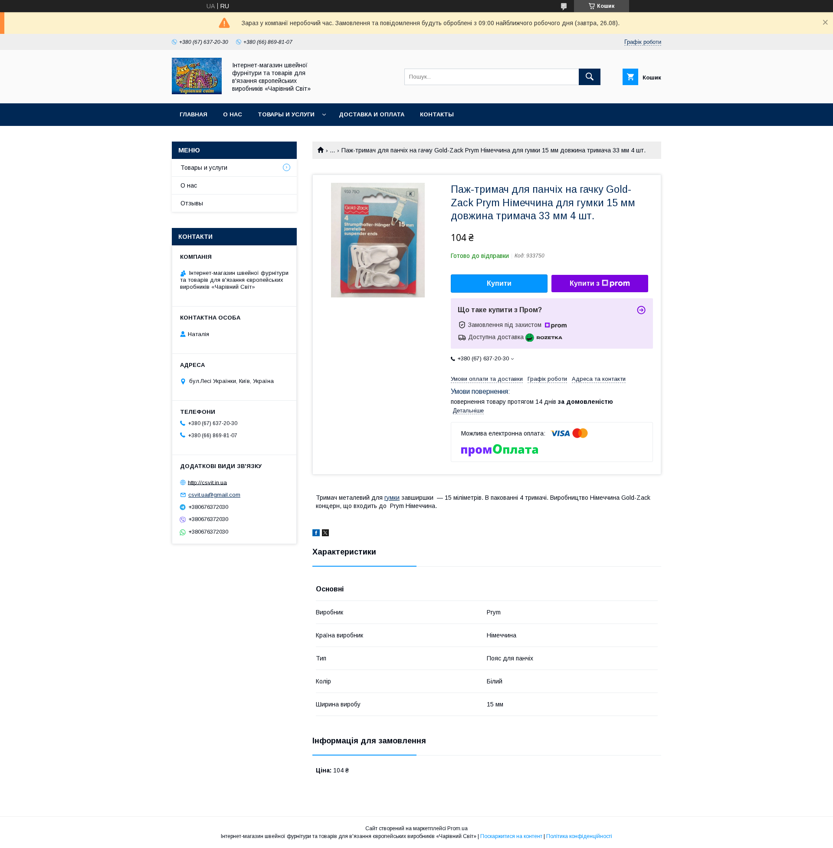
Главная (193, 114)
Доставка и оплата (371, 114)
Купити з (585, 283)
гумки (392, 497)
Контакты (437, 114)
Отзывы (191, 203)
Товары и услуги (286, 114)
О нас (232, 114)
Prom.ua (457, 828)
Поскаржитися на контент (511, 836)
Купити (499, 283)
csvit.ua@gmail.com (214, 495)
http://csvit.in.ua (207, 482)
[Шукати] (589, 77)
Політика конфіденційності (579, 836)
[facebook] (316, 534)
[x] (325, 534)
